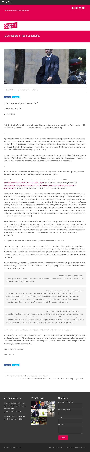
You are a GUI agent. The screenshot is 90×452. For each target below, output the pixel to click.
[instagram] (80, 8)
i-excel (71, 447)
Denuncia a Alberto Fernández (14, 416)
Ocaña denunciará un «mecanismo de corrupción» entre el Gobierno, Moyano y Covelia (53, 378)
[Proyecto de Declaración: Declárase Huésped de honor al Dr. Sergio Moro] (43, 405)
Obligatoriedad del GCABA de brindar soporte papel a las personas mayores (15, 406)
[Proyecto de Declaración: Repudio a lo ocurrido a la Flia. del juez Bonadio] (35, 413)
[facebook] (73, 8)
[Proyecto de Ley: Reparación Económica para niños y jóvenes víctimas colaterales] (35, 405)
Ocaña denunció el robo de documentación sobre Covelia (26, 376)
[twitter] (76, 8)
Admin (35, 90)
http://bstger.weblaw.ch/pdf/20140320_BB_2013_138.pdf (24, 183)
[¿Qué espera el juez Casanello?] (45, 66)
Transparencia (24, 90)
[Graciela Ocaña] (9, 25)
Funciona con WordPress (57, 447)
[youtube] (83, 8)
